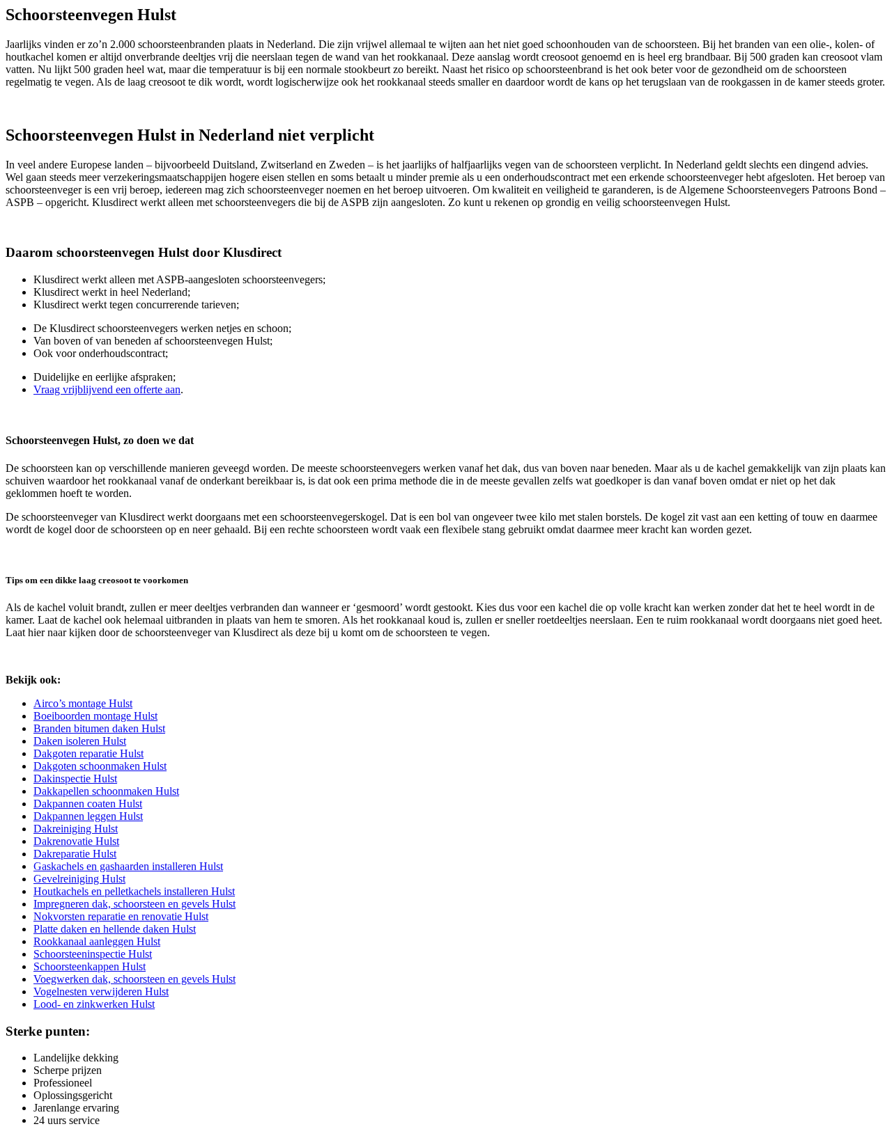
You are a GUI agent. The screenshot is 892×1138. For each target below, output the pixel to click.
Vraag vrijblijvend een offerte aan (106, 389)
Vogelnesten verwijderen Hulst (101, 991)
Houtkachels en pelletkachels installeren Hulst (134, 891)
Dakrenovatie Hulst (76, 841)
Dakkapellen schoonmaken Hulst (106, 791)
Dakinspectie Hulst (75, 778)
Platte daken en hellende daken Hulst (114, 929)
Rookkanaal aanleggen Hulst (96, 941)
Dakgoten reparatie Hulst (88, 753)
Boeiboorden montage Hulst (95, 716)
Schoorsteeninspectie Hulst (92, 954)
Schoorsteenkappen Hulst (89, 966)
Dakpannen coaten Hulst (87, 803)
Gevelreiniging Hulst (79, 879)
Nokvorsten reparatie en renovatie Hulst (120, 916)
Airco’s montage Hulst (82, 703)
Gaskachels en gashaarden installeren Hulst (128, 866)
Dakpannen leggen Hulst (88, 816)
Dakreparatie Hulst (74, 854)
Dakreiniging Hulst (75, 829)
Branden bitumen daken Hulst (99, 728)
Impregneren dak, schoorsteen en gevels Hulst (134, 904)
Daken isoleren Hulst (79, 741)
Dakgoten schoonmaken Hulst (100, 766)
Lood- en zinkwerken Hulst (94, 1004)
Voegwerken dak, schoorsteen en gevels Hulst (134, 979)
